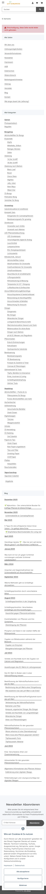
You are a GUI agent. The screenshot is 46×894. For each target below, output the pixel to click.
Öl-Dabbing (8, 433)
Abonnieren (35, 823)
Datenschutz (20, 865)
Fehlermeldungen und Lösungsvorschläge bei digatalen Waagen (21, 779)
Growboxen (8, 223)
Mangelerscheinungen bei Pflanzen (18, 648)
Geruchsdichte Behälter (16, 409)
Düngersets (11, 311)
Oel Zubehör (12, 436)
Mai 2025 (8, 520)
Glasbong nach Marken (13, 166)
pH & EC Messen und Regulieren (19, 335)
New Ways (11, 186)
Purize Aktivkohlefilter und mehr (19, 399)
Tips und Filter (12, 450)
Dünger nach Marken (15, 332)
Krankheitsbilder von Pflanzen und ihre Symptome (19, 620)
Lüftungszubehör (14, 277)
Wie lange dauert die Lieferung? (16, 101)
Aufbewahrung (10, 406)
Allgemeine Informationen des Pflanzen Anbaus (22, 769)
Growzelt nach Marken (16, 229)
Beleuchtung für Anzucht (16, 305)
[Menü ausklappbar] (3, 1)
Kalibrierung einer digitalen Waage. (18, 772)
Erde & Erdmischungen (16, 342)
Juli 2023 (8, 653)
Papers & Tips (9, 440)
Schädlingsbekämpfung (16, 380)
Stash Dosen (12, 412)
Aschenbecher (10, 402)
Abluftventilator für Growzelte (18, 264)
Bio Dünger (11, 315)
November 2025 (11, 512)
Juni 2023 (8, 746)
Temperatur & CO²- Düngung (18, 284)
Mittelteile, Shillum (14, 145)
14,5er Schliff (12, 159)
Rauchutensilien (10, 467)
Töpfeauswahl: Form (13, 738)
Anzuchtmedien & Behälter (17, 301)
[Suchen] (40, 9)
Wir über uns (9, 45)
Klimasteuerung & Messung (17, 281)
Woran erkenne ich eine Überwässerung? (21, 731)
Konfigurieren (23, 878)
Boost (9, 173)
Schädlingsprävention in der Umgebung (20, 601)
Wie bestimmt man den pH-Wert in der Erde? (22, 691)
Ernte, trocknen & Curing (16, 376)
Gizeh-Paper (12, 443)
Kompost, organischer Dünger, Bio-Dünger (21, 709)
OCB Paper (11, 457)
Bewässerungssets (14, 356)
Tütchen (10, 419)
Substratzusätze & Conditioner (16, 209)
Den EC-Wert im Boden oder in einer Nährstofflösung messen (18, 674)
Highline (10, 180)
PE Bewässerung (13, 359)
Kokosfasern (12, 346)
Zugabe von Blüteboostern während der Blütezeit (19, 640)
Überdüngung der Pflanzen (15, 625)
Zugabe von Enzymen (13, 645)
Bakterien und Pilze (12, 706)
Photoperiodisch (10, 123)
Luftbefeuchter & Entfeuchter (18, 287)
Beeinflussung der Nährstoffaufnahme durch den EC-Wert (21, 682)
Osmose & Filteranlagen (16, 366)
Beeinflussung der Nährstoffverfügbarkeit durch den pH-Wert (23, 698)
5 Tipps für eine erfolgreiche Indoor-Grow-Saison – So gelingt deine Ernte (20, 527)
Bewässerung (9, 352)
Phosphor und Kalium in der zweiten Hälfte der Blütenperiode (22, 632)
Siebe (9, 152)
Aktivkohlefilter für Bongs (14, 135)
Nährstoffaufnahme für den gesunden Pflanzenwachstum (19, 726)
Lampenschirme (13, 246)
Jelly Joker (11, 183)
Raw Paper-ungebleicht (16, 447)
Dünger (7, 308)
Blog (6, 93)
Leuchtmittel (12, 243)
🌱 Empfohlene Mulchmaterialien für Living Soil (23, 532)
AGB (6, 66)
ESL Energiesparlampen (16, 250)
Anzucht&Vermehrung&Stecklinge (17, 291)
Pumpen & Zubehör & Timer (18, 363)
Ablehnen (23, 885)
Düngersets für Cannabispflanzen (20, 216)
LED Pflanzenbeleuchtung (14, 233)
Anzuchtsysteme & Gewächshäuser (20, 294)
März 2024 (8, 564)
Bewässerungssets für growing (19, 219)
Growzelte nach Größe (16, 226)
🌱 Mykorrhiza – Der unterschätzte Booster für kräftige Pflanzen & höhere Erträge (22, 506)
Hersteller (8, 88)
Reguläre (7, 127)
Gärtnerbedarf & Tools (12, 370)
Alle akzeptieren (23, 872)
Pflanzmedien (9, 339)
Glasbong (8, 156)
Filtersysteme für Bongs (16, 395)
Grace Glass (12, 176)
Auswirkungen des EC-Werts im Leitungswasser (22, 667)
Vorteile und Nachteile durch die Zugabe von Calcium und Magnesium (21, 660)
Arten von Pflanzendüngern (16, 720)
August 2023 (9, 598)
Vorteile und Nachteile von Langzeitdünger (21, 713)
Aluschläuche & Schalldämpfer (19, 274)
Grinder (7, 426)
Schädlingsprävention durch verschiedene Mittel (20, 592)
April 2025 (8, 536)
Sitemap (7, 84)
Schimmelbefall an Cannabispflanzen (19, 516)
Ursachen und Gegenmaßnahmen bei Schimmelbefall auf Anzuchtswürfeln (18, 571)
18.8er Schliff (12, 163)
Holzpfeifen (11, 464)
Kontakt (7, 97)
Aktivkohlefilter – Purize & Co (15, 392)
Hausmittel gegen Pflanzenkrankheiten (20, 613)
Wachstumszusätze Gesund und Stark (22, 325)
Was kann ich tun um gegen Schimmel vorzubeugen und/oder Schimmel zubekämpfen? (19, 557)
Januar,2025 (9, 549)
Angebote (9, 481)
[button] (33, 3)
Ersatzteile (8, 139)
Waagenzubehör (13, 423)
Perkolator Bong (10, 197)
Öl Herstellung (9, 429)
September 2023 (11, 577)
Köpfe (9, 142)
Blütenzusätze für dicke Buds (18, 329)
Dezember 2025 (10, 499)
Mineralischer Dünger (15, 318)
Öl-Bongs (8, 193)
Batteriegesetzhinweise (13, 79)
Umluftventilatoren (14, 270)
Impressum (8, 865)
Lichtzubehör (12, 253)
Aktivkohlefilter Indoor (15, 260)
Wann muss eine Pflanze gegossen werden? (22, 735)
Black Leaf (11, 169)
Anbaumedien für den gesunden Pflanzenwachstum (16, 761)
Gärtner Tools (12, 383)
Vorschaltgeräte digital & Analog (19, 240)
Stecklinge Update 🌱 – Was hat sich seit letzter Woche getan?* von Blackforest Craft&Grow (22, 543)
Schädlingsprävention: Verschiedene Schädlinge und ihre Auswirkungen (18, 608)
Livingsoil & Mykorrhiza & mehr (19, 322)
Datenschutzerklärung (13, 812)
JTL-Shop (27, 891)
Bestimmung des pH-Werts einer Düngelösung (23, 687)
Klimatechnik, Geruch (12, 257)
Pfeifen (7, 460)
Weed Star (11, 190)
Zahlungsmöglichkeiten (13, 49)
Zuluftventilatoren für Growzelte (19, 267)
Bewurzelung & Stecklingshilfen (19, 298)
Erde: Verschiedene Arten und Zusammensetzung (15, 753)
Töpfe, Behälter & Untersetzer (18, 373)
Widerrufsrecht (10, 75)
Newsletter (8, 58)
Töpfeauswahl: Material (14, 742)
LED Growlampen (14, 236)
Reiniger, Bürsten (13, 149)
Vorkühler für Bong (11, 200)
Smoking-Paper (13, 453)
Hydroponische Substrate (17, 349)
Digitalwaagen (9, 416)
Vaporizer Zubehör (11, 476)
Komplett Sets (9, 212)
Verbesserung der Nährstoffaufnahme (20, 702)
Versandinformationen (12, 53)
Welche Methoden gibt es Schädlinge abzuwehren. (18, 584)
